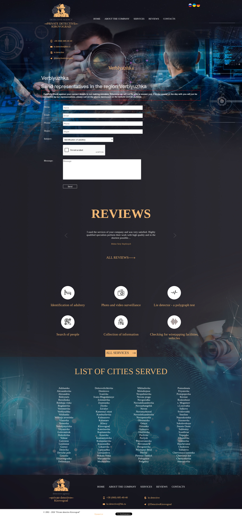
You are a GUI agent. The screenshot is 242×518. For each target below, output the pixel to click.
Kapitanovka (103, 432)
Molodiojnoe (143, 391)
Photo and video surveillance (121, 305)
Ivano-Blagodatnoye (104, 397)
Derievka (64, 449)
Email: (47, 114)
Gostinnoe (64, 443)
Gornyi (64, 446)
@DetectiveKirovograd (63, 58)
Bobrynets (64, 397)
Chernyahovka (183, 458)
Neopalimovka (143, 394)
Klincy (103, 423)
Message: (48, 160)
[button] (66, 238)
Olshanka (144, 426)
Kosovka (103, 435)
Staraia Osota (183, 426)
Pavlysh (144, 438)
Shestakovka (183, 461)
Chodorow (183, 446)
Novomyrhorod (144, 411)
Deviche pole (64, 452)
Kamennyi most (104, 411)
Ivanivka (103, 394)
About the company (116, 18)
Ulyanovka (183, 438)
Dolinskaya (64, 461)
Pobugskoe (143, 458)
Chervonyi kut (183, 455)
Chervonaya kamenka (184, 452)
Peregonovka (143, 446)
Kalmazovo (104, 417)
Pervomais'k (144, 443)
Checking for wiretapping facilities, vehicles (174, 336)
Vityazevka (64, 429)
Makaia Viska (104, 455)
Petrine (143, 452)
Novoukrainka (183, 417)
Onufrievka (144, 432)
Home (96, 18)
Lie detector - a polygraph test (174, 305)
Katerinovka (104, 429)
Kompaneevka (104, 441)
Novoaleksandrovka (144, 402)
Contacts (169, 18)
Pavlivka (143, 435)
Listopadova (104, 452)
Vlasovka (64, 420)
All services (118, 353)
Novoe (143, 408)
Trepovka (184, 435)
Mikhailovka (143, 388)
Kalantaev (104, 420)
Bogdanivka (64, 405)
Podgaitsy (144, 461)
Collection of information (121, 334)
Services (139, 18)
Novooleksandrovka (144, 414)
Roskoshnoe (184, 399)
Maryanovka (103, 458)
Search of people (67, 334)
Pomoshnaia (184, 388)
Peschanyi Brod (144, 449)
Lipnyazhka (104, 449)
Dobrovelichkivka (104, 388)
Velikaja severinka (64, 417)
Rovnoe (184, 397)
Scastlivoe (184, 432)
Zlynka (103, 405)
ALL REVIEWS (117, 257)
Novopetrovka (144, 417)
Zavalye (104, 408)
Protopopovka (184, 394)
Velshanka (64, 414)
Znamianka (104, 402)
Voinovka (64, 423)
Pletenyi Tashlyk (143, 455)
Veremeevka (64, 408)
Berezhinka (64, 399)
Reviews (154, 18)
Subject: (48, 138)
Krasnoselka (104, 443)
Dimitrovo (104, 391)
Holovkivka (64, 435)
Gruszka (64, 455)
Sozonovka (183, 420)
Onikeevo (144, 429)
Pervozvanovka (144, 441)
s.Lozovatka (184, 405)
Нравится (98, 514)
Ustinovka (184, 441)
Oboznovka (144, 420)
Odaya (143, 423)
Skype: (47, 130)
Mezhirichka (103, 461)
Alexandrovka (64, 391)
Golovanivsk (64, 432)
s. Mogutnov (183, 402)
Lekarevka (104, 446)
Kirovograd (104, 426)
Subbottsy (184, 429)
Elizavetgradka (64, 458)
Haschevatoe (183, 443)
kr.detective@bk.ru (61, 46)
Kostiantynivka (104, 438)
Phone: (47, 122)
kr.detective (58, 52)
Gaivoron (64, 441)
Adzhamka (64, 388)
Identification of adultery (68, 305)
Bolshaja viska (64, 402)
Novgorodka (144, 399)
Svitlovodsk (184, 411)
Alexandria (64, 394)
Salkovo (184, 408)
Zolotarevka (104, 399)
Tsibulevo (184, 449)
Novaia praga (144, 397)
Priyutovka (183, 391)
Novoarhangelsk (144, 405)
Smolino (183, 414)
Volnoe (64, 438)
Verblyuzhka (64, 411)
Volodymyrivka (64, 426)
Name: (47, 106)
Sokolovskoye (184, 423)
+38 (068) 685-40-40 (62, 40)
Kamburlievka (104, 414)
